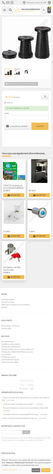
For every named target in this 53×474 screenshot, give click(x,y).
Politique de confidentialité (10, 347)
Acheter (40, 126)
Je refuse (35, 470)
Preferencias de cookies (10, 362)
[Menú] (4, 10)
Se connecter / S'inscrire (10, 326)
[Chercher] (10, 10)
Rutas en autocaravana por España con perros (20, 418)
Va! (26, 432)
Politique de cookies (8, 357)
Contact (4, 307)
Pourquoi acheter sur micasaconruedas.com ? (18, 349)
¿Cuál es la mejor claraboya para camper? (18, 404)
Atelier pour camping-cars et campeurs (15, 305)
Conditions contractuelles (10, 344)
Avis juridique (6, 354)
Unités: (7, 113)
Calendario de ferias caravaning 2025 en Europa (20, 414)
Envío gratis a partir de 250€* (37, 3)
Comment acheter (8, 299)
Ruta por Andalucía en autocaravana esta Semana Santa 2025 (25, 408)
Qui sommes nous (7, 302)
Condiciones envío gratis (10, 359)
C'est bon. (46, 470)
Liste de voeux (6, 328)
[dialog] (26, 465)
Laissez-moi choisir (9, 469)
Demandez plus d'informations (22, 84)
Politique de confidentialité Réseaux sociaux (17, 352)
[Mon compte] (43, 10)
